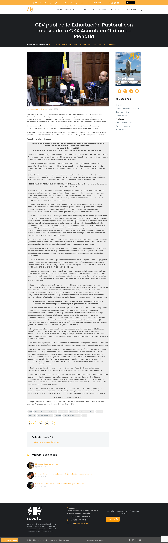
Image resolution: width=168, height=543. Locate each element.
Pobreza (58, 416)
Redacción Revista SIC (38, 109)
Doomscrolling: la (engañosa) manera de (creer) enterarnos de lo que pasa (64, 474)
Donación (130, 3)
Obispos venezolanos (45, 416)
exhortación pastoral (86, 412)
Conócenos (70, 10)
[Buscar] (141, 10)
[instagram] (131, 91)
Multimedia (115, 10)
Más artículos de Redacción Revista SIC (47, 442)
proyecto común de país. (72, 416)
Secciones (84, 10)
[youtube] (137, 91)
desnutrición (63, 412)
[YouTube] (118, 3)
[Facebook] (109, 3)
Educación (73, 412)
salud (84, 416)
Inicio (59, 10)
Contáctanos (130, 10)
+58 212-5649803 (96, 3)
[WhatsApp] (53, 423)
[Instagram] (115, 3)
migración (32, 416)
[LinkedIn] (41, 423)
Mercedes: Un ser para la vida (46, 464)
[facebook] (119, 91)
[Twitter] (112, 3)
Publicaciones (99, 10)
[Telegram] (47, 423)
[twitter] (125, 91)
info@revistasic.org (81, 523)
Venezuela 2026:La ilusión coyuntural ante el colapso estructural (59, 484)
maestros (99, 412)
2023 (30, 412)
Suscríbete (111, 519)
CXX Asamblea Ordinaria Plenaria (45, 412)
